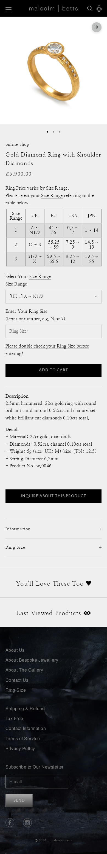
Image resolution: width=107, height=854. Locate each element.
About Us (15, 650)
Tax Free (14, 718)
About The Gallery (24, 670)
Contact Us (17, 680)
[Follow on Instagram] (27, 822)
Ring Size (15, 690)
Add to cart (53, 370)
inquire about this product (53, 496)
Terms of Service (22, 738)
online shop (17, 144)
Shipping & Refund (25, 708)
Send (19, 800)
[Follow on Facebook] (9, 822)
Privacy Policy (20, 748)
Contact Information (25, 728)
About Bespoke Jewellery (31, 660)
